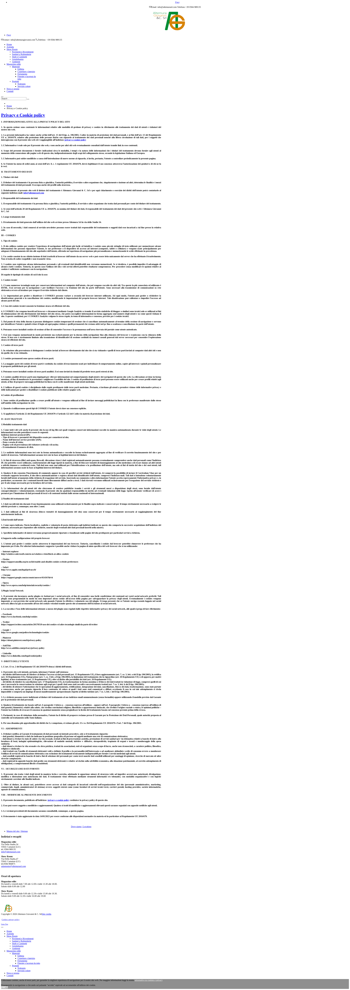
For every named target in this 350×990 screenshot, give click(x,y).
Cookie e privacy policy (11, 920)
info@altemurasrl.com (33, 193)
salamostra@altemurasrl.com (13, 866)
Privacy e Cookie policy (23, 115)
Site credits (46, 914)
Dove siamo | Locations (81, 826)
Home (9, 106)
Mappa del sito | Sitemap (17, 831)
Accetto (4, 987)
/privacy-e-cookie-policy (75, 140)
